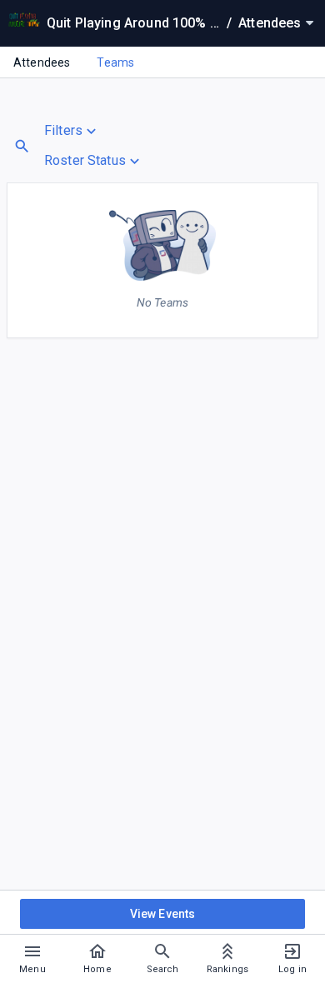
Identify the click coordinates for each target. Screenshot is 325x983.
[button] (94, 131)
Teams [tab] (115, 62)
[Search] (22, 146)
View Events (163, 914)
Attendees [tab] (41, 62)
